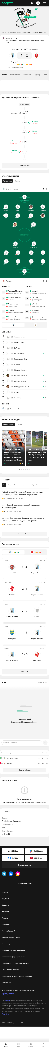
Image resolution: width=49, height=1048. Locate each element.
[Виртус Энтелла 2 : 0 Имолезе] (19, 64)
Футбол (10, 32)
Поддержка (6, 924)
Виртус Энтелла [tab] (14, 485)
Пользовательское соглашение (13, 950)
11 (4, 511)
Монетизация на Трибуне (11, 937)
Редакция (5, 899)
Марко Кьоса (12, 306)
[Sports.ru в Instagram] (18, 874)
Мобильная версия (24, 883)
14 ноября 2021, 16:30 (19, 49)
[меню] (44, 3)
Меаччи (14, 141)
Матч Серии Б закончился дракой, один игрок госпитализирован (21, 506)
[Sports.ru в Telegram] (4, 874)
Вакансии (5, 912)
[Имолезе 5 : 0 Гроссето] (29, 64)
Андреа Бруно (13, 304)
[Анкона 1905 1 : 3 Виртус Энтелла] (22, 64)
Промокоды (6, 983)
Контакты (5, 905)
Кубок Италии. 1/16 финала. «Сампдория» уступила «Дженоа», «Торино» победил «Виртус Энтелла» (22, 493)
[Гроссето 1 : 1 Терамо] (27, 64)
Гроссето (29, 62)
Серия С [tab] (34, 485)
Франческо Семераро (39, 319)
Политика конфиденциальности (13, 957)
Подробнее (5, 1014)
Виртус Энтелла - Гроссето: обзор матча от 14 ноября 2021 (37, 32)
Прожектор (6, 944)
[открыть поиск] (32, 3)
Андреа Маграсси (14, 293)
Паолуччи (13, 143)
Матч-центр (17, 32)
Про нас (5, 892)
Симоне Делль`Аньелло (39, 293)
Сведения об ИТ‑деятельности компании (17, 976)
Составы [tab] (27, 74)
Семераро (35, 124)
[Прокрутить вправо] (43, 448)
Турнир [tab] (37, 74)
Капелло (14, 153)
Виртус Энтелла (17, 62)
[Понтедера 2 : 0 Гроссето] (31, 64)
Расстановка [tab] (7, 181)
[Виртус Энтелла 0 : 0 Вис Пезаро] (17, 64)
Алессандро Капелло (15, 313)
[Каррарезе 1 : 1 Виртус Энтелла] (18, 64)
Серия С (24, 32)
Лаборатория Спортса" (10, 970)
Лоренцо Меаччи (14, 317)
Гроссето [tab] (25, 485)
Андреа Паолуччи (14, 319)
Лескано (14, 67)
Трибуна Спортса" (8, 931)
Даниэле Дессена (14, 297)
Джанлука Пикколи (38, 306)
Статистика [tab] (15, 74)
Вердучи (35, 121)
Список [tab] (17, 181)
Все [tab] (4, 485)
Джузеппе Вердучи (38, 317)
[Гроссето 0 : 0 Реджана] (26, 64)
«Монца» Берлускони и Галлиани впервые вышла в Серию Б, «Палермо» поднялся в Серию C (23, 519)
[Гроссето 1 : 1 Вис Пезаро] (30, 64)
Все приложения (24, 865)
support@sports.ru (8, 994)
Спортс (4, 32)
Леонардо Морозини (15, 291)
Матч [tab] (4, 74)
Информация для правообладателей (15, 963)
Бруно (15, 160)
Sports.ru (7, 1000)
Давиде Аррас (37, 300)
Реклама (5, 918)
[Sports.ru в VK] (11, 874)
